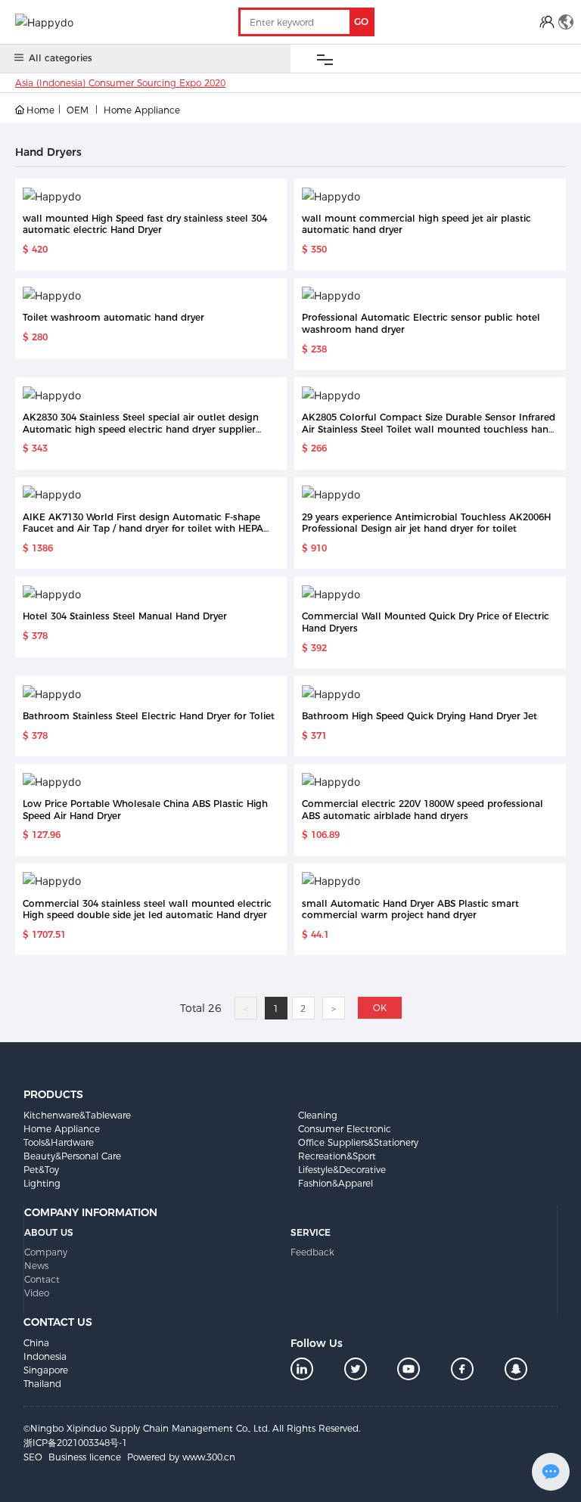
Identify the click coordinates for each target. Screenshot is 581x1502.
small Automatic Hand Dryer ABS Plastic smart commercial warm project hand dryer (410, 909)
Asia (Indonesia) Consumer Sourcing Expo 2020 (120, 82)
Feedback (312, 1252)
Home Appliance (142, 110)
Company (45, 1252)
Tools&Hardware (58, 1142)
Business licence (84, 1457)
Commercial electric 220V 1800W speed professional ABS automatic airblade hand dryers (422, 809)
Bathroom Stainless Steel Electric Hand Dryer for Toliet (149, 716)
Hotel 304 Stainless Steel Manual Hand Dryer (125, 616)
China (36, 1342)
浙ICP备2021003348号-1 (75, 1442)
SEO (32, 1457)
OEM (78, 110)
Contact (42, 1279)
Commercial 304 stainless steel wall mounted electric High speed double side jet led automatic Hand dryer (147, 909)
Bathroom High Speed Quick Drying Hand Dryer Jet (419, 716)
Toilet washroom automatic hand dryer (113, 317)
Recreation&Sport (337, 1156)
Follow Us (316, 1343)
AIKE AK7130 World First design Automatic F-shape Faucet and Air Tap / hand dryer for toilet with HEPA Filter (143, 528)
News (36, 1265)
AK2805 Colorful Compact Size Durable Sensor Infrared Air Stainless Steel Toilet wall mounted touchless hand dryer (428, 428)
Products (53, 1094)
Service (310, 1232)
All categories (60, 58)
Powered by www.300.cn (181, 1457)
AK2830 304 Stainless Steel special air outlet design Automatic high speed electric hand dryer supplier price (141, 428)
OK (380, 1007)
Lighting (42, 1183)
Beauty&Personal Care (72, 1156)
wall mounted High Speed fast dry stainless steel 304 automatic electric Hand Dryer (145, 224)
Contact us (57, 1322)
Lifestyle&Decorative (342, 1169)
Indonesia (45, 1356)
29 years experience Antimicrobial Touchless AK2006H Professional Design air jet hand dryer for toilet (426, 523)
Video (36, 1293)
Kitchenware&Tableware (77, 1115)
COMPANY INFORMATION (90, 1212)
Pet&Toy (41, 1169)
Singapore (45, 1370)
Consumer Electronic (344, 1128)
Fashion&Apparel (335, 1183)
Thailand (42, 1383)
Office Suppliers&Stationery (358, 1142)
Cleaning (317, 1115)
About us (48, 1232)
